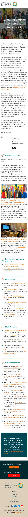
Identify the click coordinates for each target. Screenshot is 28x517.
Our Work (14, 496)
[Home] (9, 4)
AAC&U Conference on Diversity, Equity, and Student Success (15, 384)
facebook (12, 506)
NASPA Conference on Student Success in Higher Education (15, 423)
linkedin (15, 506)
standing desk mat (16, 339)
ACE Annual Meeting (20, 397)
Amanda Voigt (22, 247)
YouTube (14, 475)
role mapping (19, 308)
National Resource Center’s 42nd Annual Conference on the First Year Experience (14, 239)
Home (14, 491)
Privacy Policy (18, 512)
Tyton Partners (18, 198)
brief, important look (11, 289)
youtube (22, 506)
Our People (14, 494)
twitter (19, 506)
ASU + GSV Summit (20, 403)
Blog (14, 467)
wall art (14, 335)
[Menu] (25, 4)
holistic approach (10, 314)
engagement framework (19, 283)
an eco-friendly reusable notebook (16, 330)
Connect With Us (14, 501)
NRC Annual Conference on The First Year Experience (13, 368)
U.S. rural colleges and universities (16, 302)
